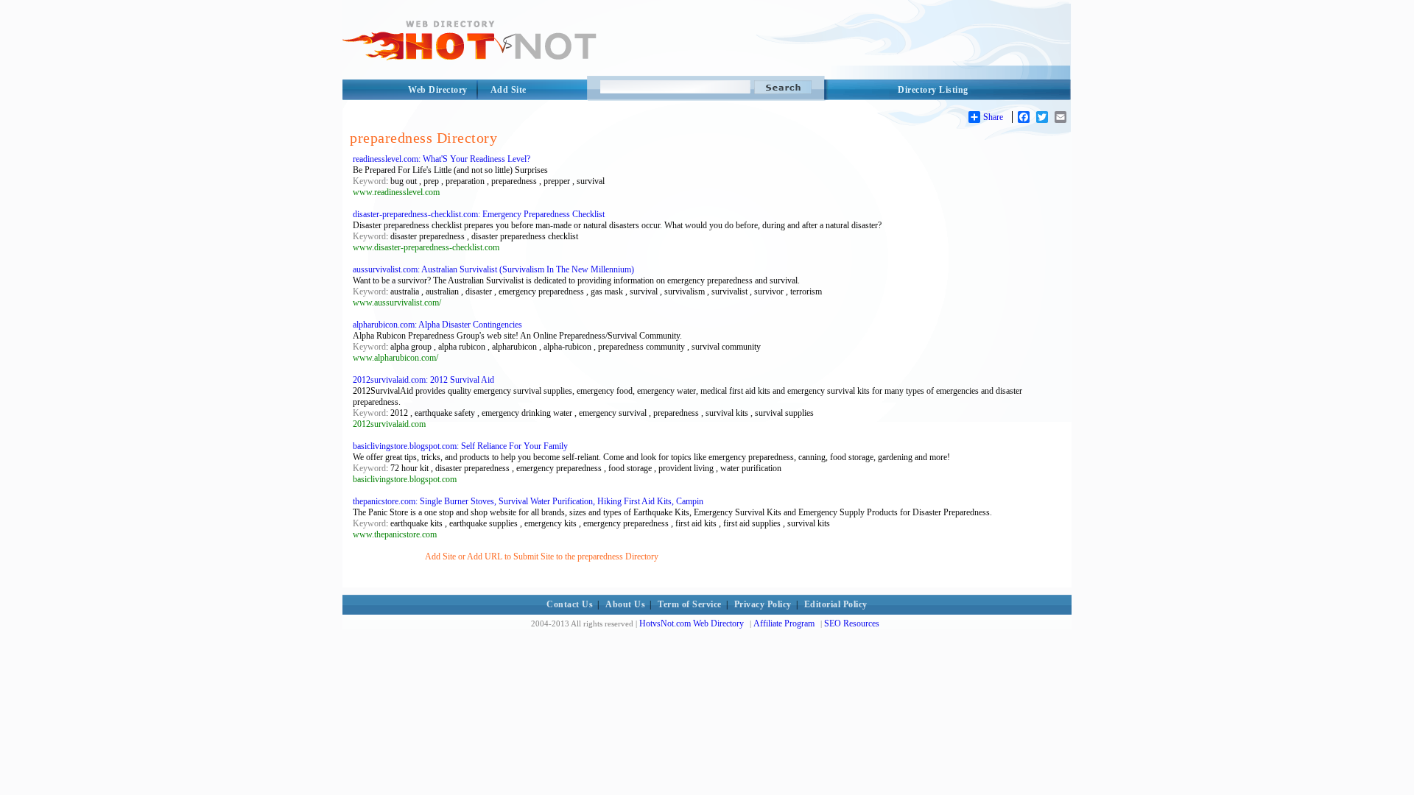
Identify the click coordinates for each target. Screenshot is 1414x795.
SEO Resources (851, 623)
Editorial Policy (836, 604)
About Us (625, 604)
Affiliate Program (784, 623)
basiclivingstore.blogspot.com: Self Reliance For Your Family (460, 446)
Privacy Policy (763, 604)
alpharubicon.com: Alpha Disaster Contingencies (437, 324)
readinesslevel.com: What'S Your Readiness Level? (441, 159)
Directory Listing (933, 90)
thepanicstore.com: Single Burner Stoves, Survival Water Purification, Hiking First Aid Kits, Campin (528, 501)
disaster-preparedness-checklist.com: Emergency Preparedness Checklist (479, 214)
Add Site (508, 90)
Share (993, 117)
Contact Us (569, 604)
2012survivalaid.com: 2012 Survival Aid (423, 380)
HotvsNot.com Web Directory (691, 623)
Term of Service (690, 604)
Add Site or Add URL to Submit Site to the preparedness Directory (541, 556)
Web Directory (438, 90)
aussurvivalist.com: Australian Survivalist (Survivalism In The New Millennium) (493, 269)
